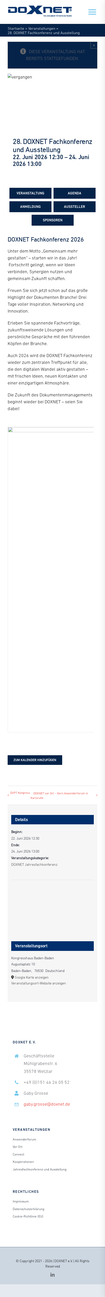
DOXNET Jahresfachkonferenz (34, 864)
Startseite (16, 28)
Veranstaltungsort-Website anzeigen (38, 983)
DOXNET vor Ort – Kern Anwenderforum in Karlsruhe (59, 796)
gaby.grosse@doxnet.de (47, 1104)
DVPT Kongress (20, 793)
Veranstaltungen (41, 28)
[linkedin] (52, 1275)
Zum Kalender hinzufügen (35, 760)
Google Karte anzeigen (32, 977)
